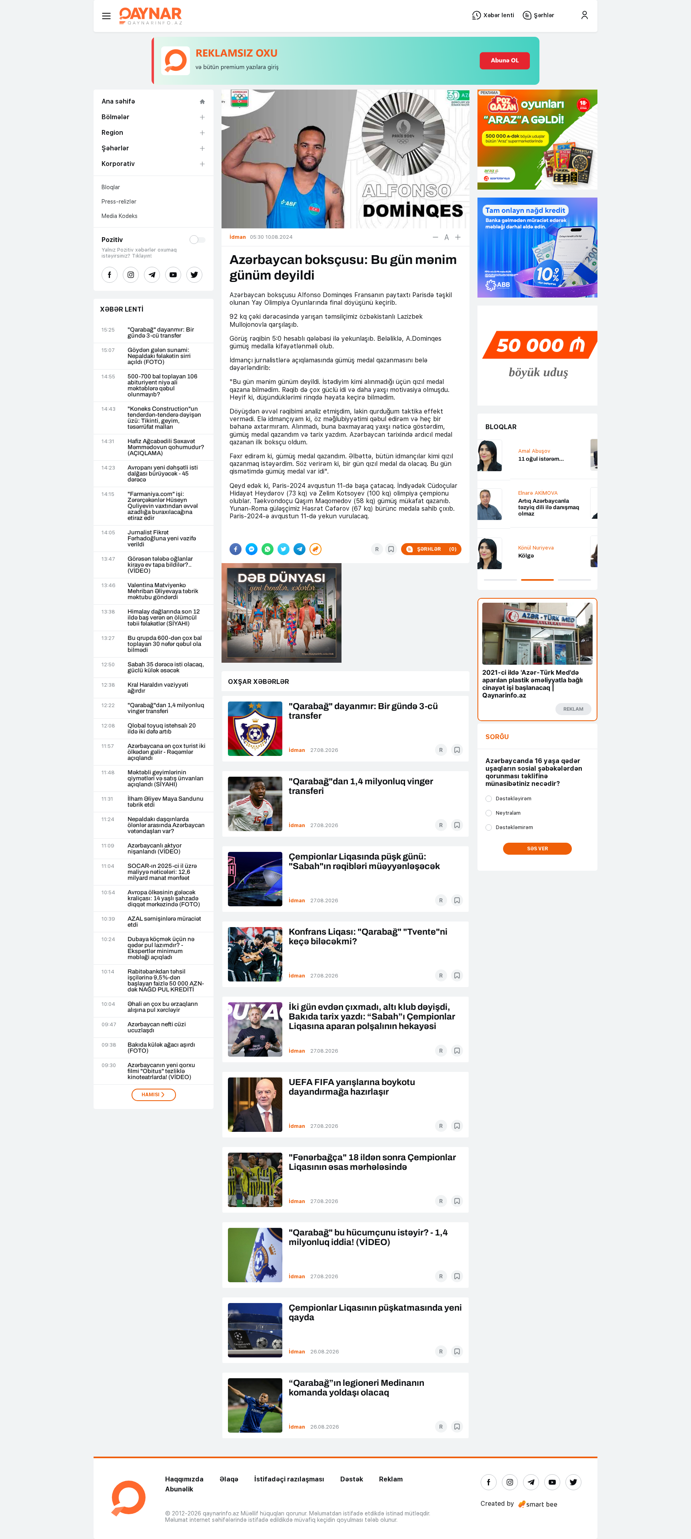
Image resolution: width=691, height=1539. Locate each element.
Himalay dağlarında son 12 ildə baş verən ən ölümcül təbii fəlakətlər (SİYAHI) (164, 618)
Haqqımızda (184, 1479)
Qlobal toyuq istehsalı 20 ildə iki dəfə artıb (162, 729)
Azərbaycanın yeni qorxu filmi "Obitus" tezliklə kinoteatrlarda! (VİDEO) (161, 1071)
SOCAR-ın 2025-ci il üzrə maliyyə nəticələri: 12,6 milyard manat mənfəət (162, 872)
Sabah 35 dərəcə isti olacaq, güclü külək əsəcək (166, 668)
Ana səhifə (118, 101)
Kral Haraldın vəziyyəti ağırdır (158, 688)
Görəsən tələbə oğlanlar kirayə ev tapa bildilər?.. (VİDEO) (160, 565)
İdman (297, 750)
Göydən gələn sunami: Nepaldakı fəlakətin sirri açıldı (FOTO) (159, 356)
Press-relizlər (119, 201)
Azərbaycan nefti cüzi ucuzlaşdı (157, 1027)
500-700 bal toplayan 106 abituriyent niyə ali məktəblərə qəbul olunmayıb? (163, 386)
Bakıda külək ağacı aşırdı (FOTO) (161, 1048)
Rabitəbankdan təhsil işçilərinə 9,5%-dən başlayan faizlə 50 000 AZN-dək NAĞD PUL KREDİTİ (166, 981)
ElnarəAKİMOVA (505, 493)
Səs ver (537, 848)
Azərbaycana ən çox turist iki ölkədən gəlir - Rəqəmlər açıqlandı (167, 752)
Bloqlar (111, 187)
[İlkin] (446, 237)
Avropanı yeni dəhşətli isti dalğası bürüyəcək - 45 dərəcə (163, 474)
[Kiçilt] (435, 237)
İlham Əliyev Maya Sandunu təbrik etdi (166, 802)
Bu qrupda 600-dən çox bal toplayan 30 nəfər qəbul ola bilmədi (165, 644)
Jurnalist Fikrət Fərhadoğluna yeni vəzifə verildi (162, 539)
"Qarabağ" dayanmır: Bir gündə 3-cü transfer (161, 333)
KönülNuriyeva (503, 548)
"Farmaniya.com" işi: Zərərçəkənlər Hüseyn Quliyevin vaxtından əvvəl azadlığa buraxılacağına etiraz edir (163, 506)
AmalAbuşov (501, 451)
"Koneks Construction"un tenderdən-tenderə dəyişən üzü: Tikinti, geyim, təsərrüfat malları (164, 418)
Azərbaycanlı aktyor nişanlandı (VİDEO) (155, 849)
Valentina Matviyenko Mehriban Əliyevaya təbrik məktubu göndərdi (163, 591)
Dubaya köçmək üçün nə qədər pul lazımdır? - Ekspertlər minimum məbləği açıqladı (161, 948)
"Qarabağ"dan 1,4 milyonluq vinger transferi (166, 708)
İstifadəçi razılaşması (289, 1479)
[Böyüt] (457, 237)
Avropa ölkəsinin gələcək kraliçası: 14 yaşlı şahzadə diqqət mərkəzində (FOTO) (164, 898)
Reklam (391, 1479)
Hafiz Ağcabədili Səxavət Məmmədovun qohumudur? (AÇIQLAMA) (166, 447)
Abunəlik (179, 1489)
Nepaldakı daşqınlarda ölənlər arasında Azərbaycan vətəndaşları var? (166, 825)
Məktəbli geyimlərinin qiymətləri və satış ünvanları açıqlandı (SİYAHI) (166, 778)
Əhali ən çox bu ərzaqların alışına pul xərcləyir (163, 1007)
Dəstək (351, 1479)
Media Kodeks (120, 216)
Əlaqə (229, 1479)
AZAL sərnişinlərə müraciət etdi (164, 922)
